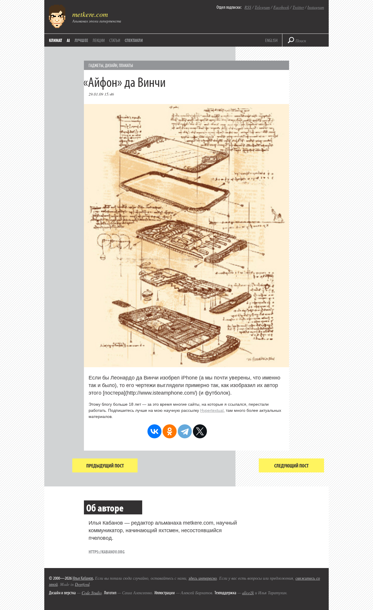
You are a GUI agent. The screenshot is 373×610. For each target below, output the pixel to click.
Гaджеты (96, 65)
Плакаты (126, 65)
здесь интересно (203, 578)
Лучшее (81, 40)
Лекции (99, 40)
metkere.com (90, 14)
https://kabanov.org (107, 551)
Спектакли (134, 40)
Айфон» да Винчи (127, 81)
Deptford (82, 584)
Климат (55, 40)
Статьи (114, 40)
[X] (200, 431)
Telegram (262, 7)
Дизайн (111, 65)
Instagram (315, 7)
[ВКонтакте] (154, 431)
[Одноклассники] (170, 431)
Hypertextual (212, 410)
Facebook (281, 7)
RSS (247, 7)
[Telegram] (185, 431)
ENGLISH (271, 40)
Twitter (298, 7)
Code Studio (92, 592)
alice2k (248, 592)
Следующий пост (291, 465)
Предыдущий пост (105, 465)
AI (68, 40)
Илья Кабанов (83, 578)
